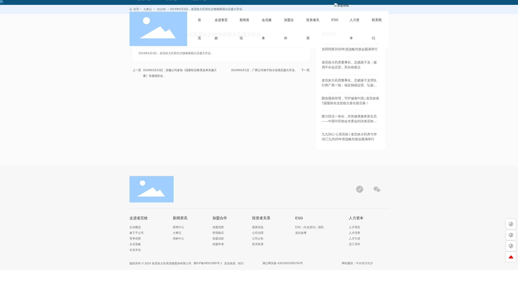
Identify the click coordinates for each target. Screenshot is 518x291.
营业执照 (230, 263)
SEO (240, 263)
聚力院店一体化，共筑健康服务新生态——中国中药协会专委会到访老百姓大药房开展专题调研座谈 (349, 121)
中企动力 (361, 263)
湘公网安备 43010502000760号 (282, 263)
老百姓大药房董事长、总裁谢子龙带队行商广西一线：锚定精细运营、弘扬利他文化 (349, 85)
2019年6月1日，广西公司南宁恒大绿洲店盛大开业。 (264, 70)
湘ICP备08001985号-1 (207, 263)
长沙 (370, 263)
